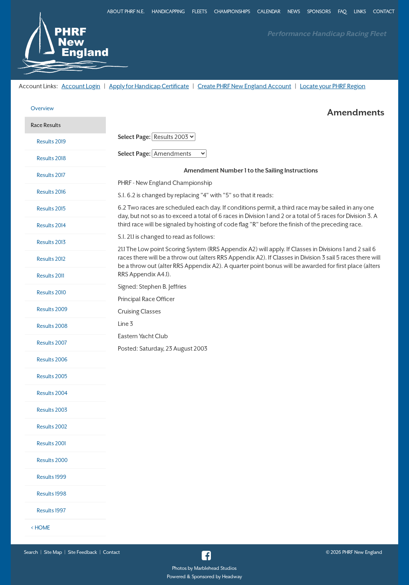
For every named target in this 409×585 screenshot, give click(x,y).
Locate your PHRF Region (332, 86)
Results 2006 (52, 360)
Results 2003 (52, 410)
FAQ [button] (342, 11)
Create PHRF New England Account (244, 86)
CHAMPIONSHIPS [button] (232, 11)
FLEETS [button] (199, 11)
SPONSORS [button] (319, 11)
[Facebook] (204, 558)
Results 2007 (52, 343)
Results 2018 (51, 158)
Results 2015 (51, 209)
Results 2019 (51, 142)
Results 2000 (52, 460)
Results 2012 (51, 259)
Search (31, 552)
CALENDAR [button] (268, 11)
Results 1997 (51, 511)
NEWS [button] (294, 11)
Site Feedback (82, 552)
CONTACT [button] (384, 11)
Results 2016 (51, 192)
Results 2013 (51, 242)
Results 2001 (51, 443)
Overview (42, 108)
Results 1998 (51, 494)
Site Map (53, 552)
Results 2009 (52, 309)
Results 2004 (52, 393)
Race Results (46, 125)
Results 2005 (52, 376)
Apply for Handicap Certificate (149, 86)
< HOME (40, 528)
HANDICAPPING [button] (168, 11)
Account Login (81, 86)
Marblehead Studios (215, 568)
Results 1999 (51, 477)
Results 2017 (51, 175)
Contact (111, 552)
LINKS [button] (360, 11)
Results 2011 (50, 276)
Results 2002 (52, 427)
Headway (232, 576)
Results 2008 (52, 326)
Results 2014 (51, 225)
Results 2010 (51, 292)
